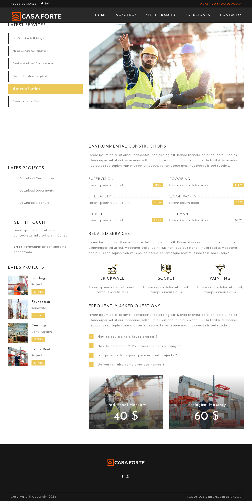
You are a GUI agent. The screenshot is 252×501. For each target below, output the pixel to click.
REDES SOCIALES (24, 4)
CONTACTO (230, 15)
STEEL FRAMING (161, 15)
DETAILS (38, 291)
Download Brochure (35, 203)
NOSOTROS (126, 15)
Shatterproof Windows (26, 88)
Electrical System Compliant (30, 76)
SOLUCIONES (197, 15)
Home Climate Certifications (30, 51)
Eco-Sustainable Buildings (28, 38)
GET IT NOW (45, 146)
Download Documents (37, 191)
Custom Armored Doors (27, 101)
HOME (101, 15)
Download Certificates (37, 178)
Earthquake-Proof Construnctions (33, 63)
